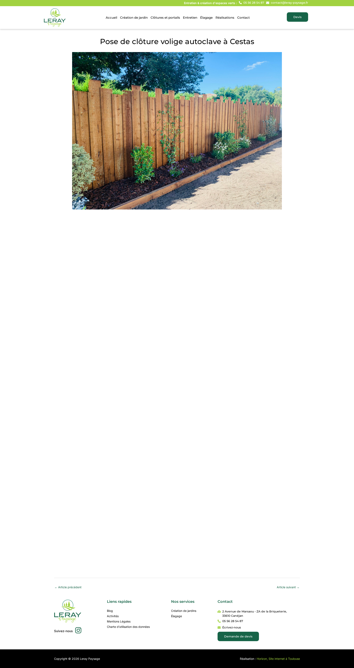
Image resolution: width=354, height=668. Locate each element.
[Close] (349, 4)
